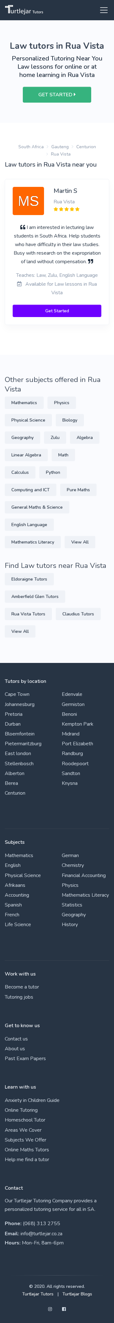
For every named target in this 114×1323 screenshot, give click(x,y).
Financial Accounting (84, 875)
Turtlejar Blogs (77, 1294)
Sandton (71, 773)
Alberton (14, 773)
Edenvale (72, 694)
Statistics (72, 904)
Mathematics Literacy (32, 542)
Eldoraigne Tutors (29, 579)
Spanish (13, 904)
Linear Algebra (26, 455)
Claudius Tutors (78, 614)
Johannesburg (20, 704)
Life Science (18, 924)
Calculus (20, 472)
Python (53, 472)
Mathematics (24, 403)
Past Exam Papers (25, 1058)
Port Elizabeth (77, 743)
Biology (69, 420)
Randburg (72, 753)
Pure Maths (78, 490)
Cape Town (17, 694)
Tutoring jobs (19, 997)
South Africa (31, 147)
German (70, 855)
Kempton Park (77, 724)
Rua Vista (61, 154)
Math (63, 455)
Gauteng (60, 147)
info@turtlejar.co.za (41, 1233)
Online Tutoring (21, 1110)
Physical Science (28, 420)
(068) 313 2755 (41, 1223)
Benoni (69, 714)
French (12, 914)
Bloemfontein (20, 733)
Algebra (85, 438)
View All (80, 542)
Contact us (16, 1038)
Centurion (86, 147)
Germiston (73, 704)
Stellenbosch (19, 763)
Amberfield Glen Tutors (35, 597)
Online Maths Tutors (27, 1149)
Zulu (55, 438)
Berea (11, 783)
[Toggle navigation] (102, 10)
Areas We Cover (23, 1130)
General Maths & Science (37, 507)
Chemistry (73, 865)
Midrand (70, 733)
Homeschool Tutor (25, 1119)
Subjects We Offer (25, 1139)
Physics (61, 403)
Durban (13, 724)
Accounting (17, 895)
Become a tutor (22, 986)
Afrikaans (15, 885)
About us (15, 1048)
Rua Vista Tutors (28, 614)
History (70, 924)
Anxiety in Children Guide (32, 1100)
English (13, 865)
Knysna (70, 783)
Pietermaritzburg (23, 743)
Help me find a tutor (27, 1159)
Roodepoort (75, 763)
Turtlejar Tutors (38, 1294)
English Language (29, 525)
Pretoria (13, 714)
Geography (22, 438)
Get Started (57, 311)
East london (18, 753)
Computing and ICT (30, 490)
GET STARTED (56, 94)
